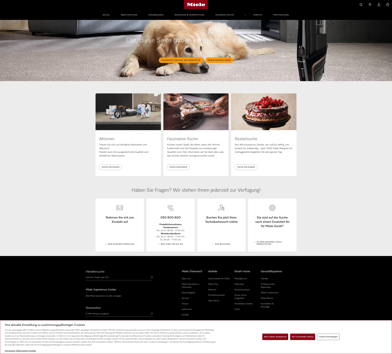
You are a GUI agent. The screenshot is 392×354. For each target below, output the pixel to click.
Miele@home (240, 279)
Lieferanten (187, 309)
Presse (185, 304)
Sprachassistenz (242, 290)
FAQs (237, 309)
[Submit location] (151, 277)
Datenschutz (22, 351)
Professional (281, 15)
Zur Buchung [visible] (222, 244)
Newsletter (93, 307)
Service (257, 15)
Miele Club (213, 284)
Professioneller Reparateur (268, 285)
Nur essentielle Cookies (302, 337)
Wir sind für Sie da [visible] (172, 244)
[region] (196, 337)
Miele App (239, 284)
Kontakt (185, 315)
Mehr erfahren (110, 167)
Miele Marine (267, 298)
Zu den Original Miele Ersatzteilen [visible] (269, 243)
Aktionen (212, 290)
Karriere (185, 298)
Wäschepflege (129, 15)
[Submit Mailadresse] (151, 314)
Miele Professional (269, 293)
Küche (106, 15)
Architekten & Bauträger (267, 305)
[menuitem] (108, 14)
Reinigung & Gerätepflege (189, 15)
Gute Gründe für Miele (219, 279)
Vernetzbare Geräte (243, 304)
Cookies (32, 351)
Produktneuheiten (216, 295)
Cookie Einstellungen (328, 337)
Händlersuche (95, 271)
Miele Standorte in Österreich (190, 285)
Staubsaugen (156, 15)
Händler (264, 279)
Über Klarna (213, 301)
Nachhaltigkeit (188, 293)
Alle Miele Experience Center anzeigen (103, 296)
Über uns (186, 279)
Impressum (10, 351)
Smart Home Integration (240, 296)
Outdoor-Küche (224, 15)
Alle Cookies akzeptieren (275, 337)
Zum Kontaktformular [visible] (121, 244)
